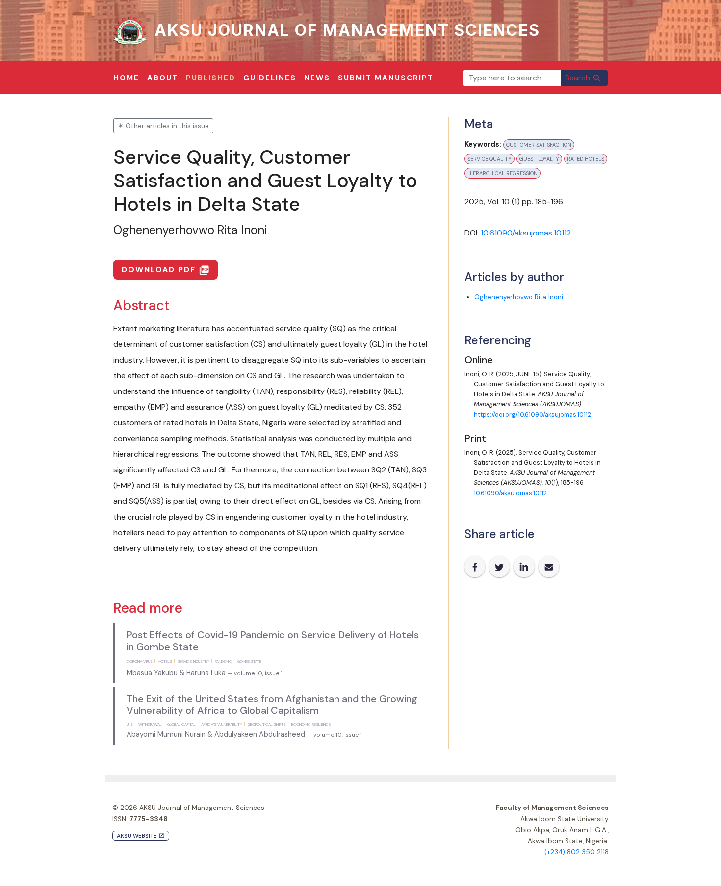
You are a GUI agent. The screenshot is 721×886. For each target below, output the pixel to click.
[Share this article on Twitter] (499, 566)
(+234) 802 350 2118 (576, 852)
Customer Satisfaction (538, 144)
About (162, 78)
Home (126, 78)
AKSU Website (141, 836)
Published (210, 78)
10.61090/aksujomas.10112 (526, 233)
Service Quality (489, 159)
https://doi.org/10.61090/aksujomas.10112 (532, 414)
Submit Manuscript (386, 78)
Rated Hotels (585, 159)
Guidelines (269, 78)
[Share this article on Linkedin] (524, 566)
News (317, 78)
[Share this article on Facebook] (474, 566)
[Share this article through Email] (549, 566)
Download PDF (165, 270)
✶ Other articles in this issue (163, 125)
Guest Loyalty (539, 159)
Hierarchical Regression (502, 173)
